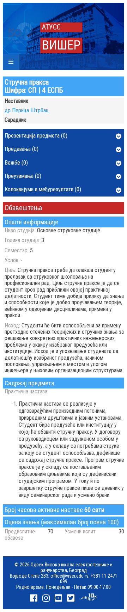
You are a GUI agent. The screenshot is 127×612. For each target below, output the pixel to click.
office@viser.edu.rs (69, 576)
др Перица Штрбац (27, 110)
